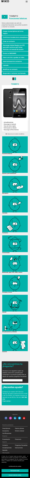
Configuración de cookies (15, 466)
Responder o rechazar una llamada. (14, 73)
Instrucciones (19, 447)
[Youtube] (24, 418)
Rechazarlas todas (15, 470)
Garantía (4, 450)
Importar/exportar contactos (12, 61)
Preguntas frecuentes (21, 445)
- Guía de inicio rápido (9, 126)
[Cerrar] (27, 456)
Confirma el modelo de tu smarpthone (15, 37)
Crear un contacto (9, 41)
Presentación (6, 439)
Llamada (5, 65)
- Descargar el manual (9, 124)
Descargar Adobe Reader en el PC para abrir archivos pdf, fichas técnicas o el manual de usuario (14, 47)
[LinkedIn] (15, 418)
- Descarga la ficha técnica (11, 129)
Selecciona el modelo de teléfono (15, 134)
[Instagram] (10, 418)
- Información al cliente (9, 128)
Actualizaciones (7, 447)
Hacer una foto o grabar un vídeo (13, 57)
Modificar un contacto (10, 69)
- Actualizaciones (8, 122)
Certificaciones (6, 433)
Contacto (5, 445)
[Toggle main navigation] (26, 1)
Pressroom (18, 439)
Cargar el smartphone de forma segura (13, 32)
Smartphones (6, 428)
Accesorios (5, 431)
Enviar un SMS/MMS (9, 53)
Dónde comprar (19, 431)
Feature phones (19, 428)
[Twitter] (19, 418)
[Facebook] (6, 418)
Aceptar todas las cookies (15, 475)
